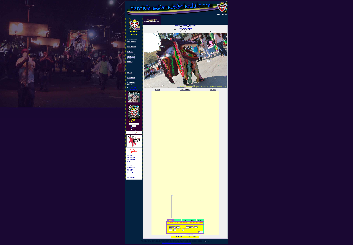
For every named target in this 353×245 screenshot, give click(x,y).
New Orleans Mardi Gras (130, 170)
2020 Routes (129, 75)
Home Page (129, 36)
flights (192, 220)
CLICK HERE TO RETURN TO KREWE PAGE (185, 25)
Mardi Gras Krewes (131, 46)
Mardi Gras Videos (131, 80)
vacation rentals (178, 220)
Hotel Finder (129, 61)
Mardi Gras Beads (131, 157)
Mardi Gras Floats (131, 159)
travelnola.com (189, 234)
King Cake (129, 72)
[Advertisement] (132, 67)
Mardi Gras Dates (131, 77)
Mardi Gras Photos (131, 41)
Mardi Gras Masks (131, 175)
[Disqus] (185, 114)
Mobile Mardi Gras (131, 167)
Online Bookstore (131, 56)
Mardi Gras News (131, 44)
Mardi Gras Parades (131, 172)
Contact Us (129, 84)
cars (185, 220)
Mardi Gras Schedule (132, 39)
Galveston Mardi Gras (129, 164)
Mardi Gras (129, 155)
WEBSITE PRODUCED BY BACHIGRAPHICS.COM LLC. (176, 243)
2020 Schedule (130, 51)
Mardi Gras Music (131, 177)
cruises (200, 220)
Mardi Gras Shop (131, 54)
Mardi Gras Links (131, 82)
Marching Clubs (130, 49)
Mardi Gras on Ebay (131, 59)
